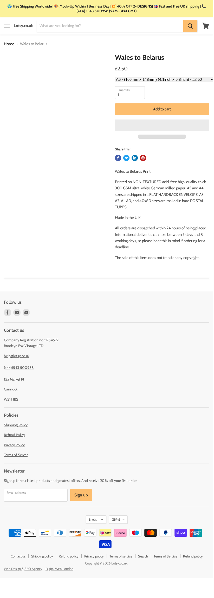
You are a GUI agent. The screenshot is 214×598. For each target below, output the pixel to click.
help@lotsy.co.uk (16, 356)
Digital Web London (59, 569)
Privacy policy (94, 556)
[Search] (190, 26)
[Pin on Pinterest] (143, 158)
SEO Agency (33, 569)
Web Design (13, 569)
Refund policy (69, 556)
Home (9, 44)
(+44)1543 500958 (19, 367)
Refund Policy (14, 435)
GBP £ (116, 519)
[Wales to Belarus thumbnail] (11, 66)
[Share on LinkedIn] (135, 158)
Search (143, 556)
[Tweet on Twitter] (126, 158)
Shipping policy (42, 556)
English (94, 519)
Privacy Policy (14, 445)
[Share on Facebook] (118, 158)
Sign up (81, 495)
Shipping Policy (16, 425)
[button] (162, 125)
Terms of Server (16, 455)
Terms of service (120, 556)
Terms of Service (165, 556)
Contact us (18, 556)
